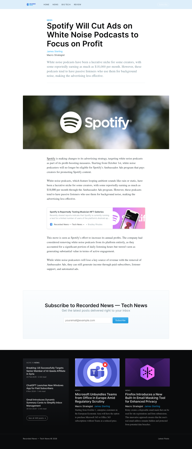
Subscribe (163, 4)
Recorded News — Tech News (36, 438)
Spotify (51, 158)
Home (46, 4)
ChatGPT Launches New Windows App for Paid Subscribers (44, 387)
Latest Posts (163, 438)
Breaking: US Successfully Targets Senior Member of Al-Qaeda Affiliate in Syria (45, 370)
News (55, 4)
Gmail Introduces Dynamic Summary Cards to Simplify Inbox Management (44, 402)
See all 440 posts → (37, 418)
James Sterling (55, 51)
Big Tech (66, 4)
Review (77, 4)
